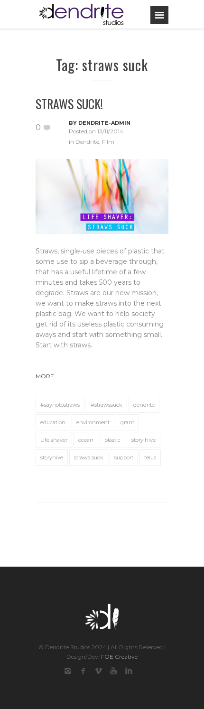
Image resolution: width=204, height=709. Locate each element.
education (52, 422)
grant (127, 422)
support (123, 457)
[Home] (82, 14)
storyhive (51, 457)
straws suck (88, 457)
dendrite (144, 404)
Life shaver (53, 440)
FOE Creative (119, 656)
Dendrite (87, 141)
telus (150, 457)
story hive (143, 440)
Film (108, 141)
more (45, 376)
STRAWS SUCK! (69, 103)
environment (93, 422)
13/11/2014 (110, 131)
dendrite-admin (104, 123)
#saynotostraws (60, 404)
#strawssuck (106, 404)
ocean (85, 440)
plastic (112, 440)
